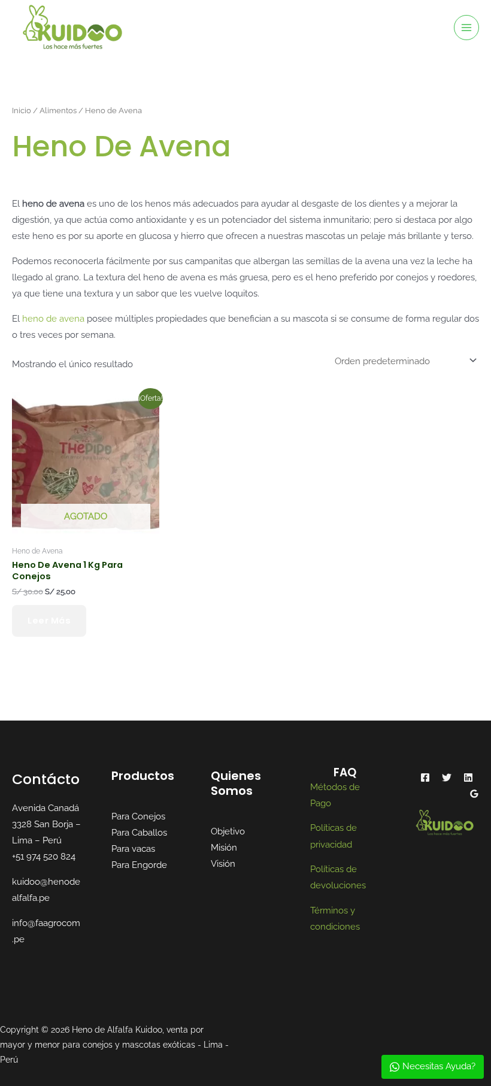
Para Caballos (139, 832)
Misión (224, 847)
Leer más (49, 621)
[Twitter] (446, 777)
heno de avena (53, 318)
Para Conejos (138, 816)
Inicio (21, 110)
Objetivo (228, 831)
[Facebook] (425, 777)
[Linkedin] (468, 777)
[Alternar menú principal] (466, 27)
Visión (223, 863)
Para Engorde (139, 865)
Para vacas (133, 848)
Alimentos (58, 110)
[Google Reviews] (474, 793)
